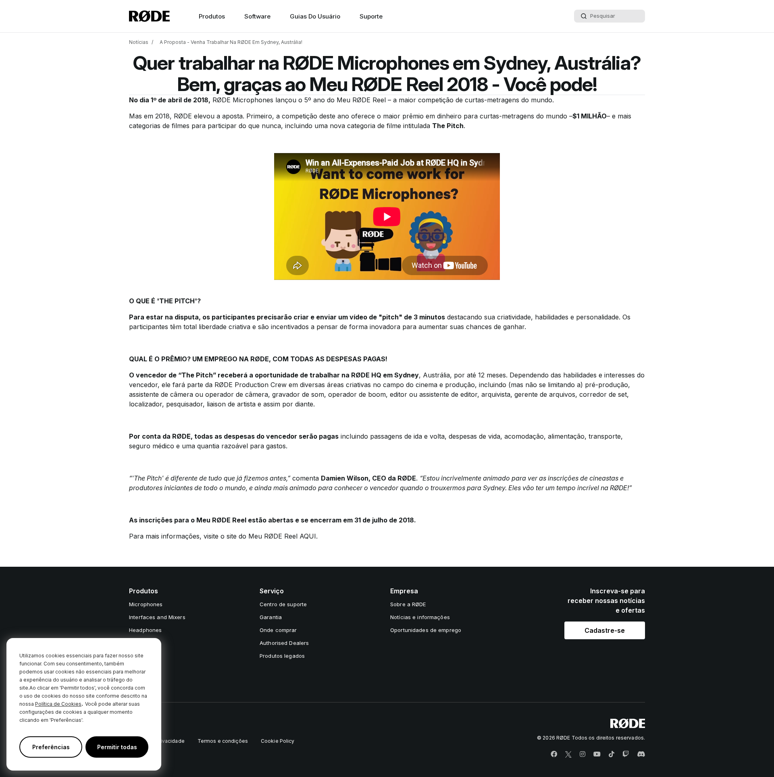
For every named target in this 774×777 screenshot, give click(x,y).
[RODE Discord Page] (641, 754)
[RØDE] (149, 16)
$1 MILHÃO (589, 116)
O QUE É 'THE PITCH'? (165, 301)
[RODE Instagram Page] (582, 754)
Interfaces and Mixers (157, 617)
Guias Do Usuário (315, 16)
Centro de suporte (283, 604)
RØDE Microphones (243, 100)
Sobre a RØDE (408, 604)
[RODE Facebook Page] (554, 754)
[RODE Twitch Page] (625, 754)
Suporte (371, 16)
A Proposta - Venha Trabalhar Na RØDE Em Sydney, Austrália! (231, 42)
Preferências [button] (51, 747)
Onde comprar (278, 630)
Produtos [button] (212, 16)
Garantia (271, 617)
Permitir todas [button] (117, 747)
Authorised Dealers (284, 643)
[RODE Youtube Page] (597, 754)
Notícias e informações (420, 617)
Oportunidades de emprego (425, 630)
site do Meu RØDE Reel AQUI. (272, 536)
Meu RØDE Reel (361, 100)
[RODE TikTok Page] (611, 754)
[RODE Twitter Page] (568, 754)
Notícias (138, 42)
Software (257, 16)
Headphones (145, 630)
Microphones (145, 604)
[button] (604, 630)
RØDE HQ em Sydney (385, 375)
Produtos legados (282, 656)
